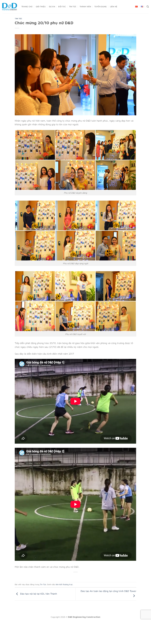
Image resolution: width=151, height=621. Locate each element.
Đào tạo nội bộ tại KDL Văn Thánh (38, 593)
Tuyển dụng (100, 6)
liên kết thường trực (64, 584)
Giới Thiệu (41, 6)
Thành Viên (85, 6)
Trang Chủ (26, 6)
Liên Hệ (113, 6)
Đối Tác (62, 6)
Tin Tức (72, 6)
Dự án (52, 6)
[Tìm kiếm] (148, 6)
